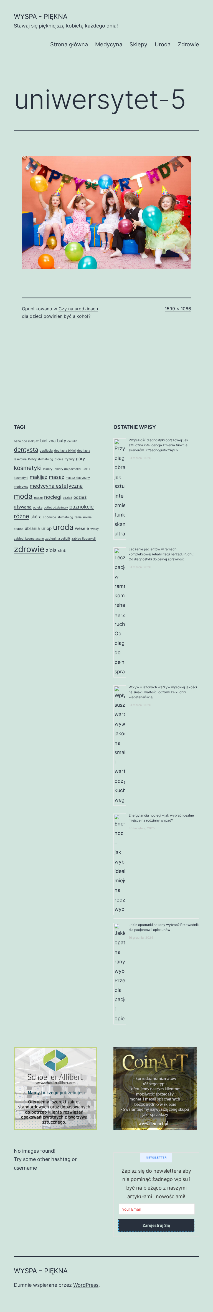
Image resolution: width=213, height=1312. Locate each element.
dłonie (59, 459)
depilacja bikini (65, 450)
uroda (63, 527)
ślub (62, 550)
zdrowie (29, 549)
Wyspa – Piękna (41, 1271)
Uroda (163, 44)
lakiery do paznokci (67, 469)
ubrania (32, 528)
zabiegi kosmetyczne (29, 538)
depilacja (46, 450)
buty (61, 440)
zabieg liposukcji (84, 538)
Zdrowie (188, 44)
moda (23, 496)
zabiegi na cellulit (57, 538)
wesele (82, 528)
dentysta (26, 449)
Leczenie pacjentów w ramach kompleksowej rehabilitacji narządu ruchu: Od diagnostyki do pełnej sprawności (161, 554)
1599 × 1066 (178, 308)
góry (80, 458)
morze (38, 498)
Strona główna (69, 44)
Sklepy (138, 44)
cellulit (72, 441)
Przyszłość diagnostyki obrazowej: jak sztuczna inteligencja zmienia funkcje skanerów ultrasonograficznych (158, 445)
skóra (36, 516)
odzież (67, 498)
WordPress (85, 1285)
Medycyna (108, 44)
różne (21, 516)
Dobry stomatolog (40, 459)
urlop (46, 528)
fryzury (70, 459)
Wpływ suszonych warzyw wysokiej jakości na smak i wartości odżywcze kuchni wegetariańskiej (163, 692)
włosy (94, 529)
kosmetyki (28, 467)
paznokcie (81, 506)
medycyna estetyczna (56, 486)
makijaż (38, 477)
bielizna (48, 440)
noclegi (52, 497)
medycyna (21, 486)
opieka (37, 507)
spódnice (49, 517)
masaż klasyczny (78, 478)
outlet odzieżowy (56, 507)
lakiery (47, 469)
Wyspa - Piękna (40, 16)
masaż (56, 477)
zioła (51, 550)
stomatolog (65, 517)
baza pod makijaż (26, 441)
